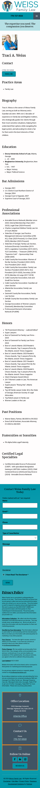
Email (5, 512)
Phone (5, 522)
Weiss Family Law (15, 778)
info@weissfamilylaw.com (12, 645)
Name (5, 501)
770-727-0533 (17, 16)
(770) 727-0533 (8, 70)
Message (6, 544)
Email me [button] (9, 74)
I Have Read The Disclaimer (16, 575)
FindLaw (29, 784)
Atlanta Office (20, 716)
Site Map (15, 781)
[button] (36, 16)
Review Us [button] (20, 766)
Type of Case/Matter (11, 533)
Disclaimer (7, 570)
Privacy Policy (24, 781)
